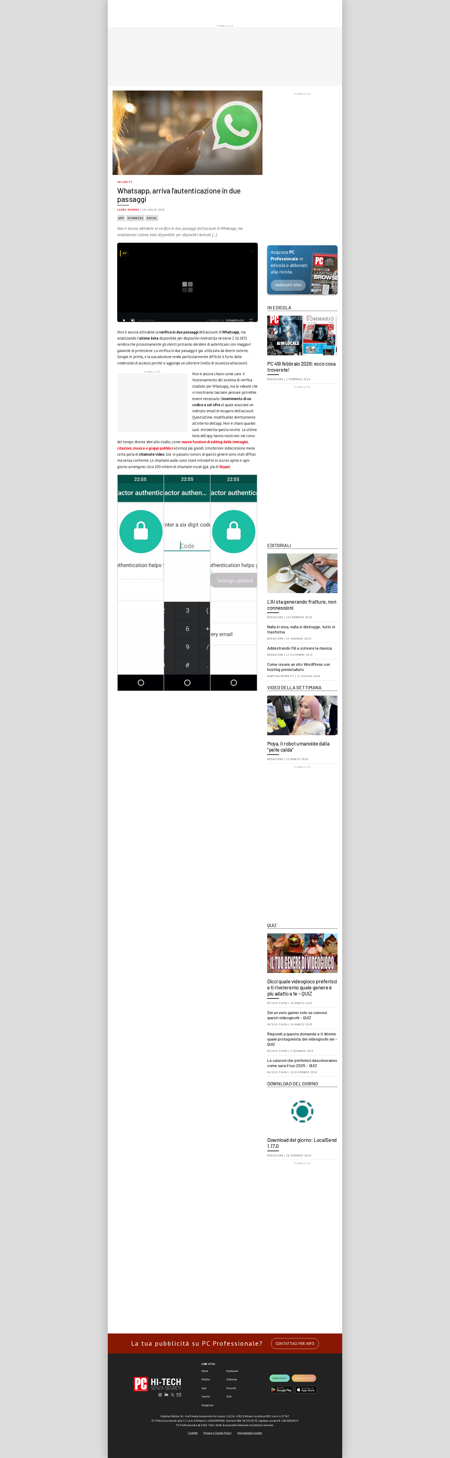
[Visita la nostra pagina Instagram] (160, 1395)
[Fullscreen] (251, 320)
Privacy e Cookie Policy (217, 1433)
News (205, 1371)
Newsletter (304, 1378)
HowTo (206, 1396)
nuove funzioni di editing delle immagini (214, 441)
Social (152, 218)
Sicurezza (135, 218)
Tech (229, 1396)
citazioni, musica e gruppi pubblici (145, 448)
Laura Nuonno (128, 209)
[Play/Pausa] (124, 320)
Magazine (208, 1405)
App (121, 218)
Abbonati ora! (288, 285)
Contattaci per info (295, 1343)
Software (231, 1379)
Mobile (206, 1379)
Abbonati (279, 1378)
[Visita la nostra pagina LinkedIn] (166, 1395)
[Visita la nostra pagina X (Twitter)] (172, 1395)
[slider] (146, 320)
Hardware (232, 1371)
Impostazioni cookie (249, 1433)
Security (125, 182)
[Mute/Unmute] (133, 320)
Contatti (193, 1433)
